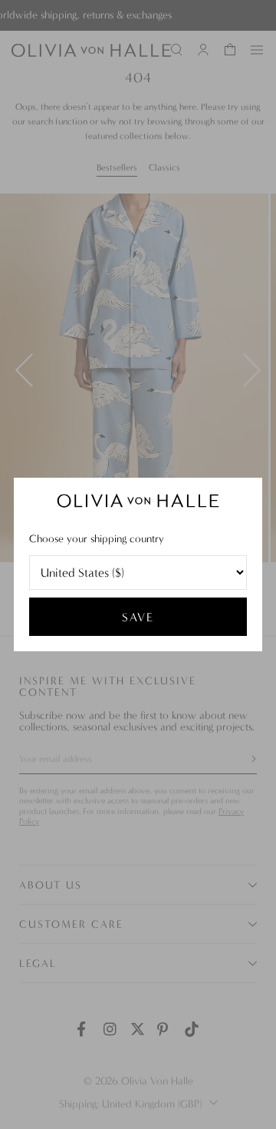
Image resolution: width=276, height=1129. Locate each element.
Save (138, 617)
